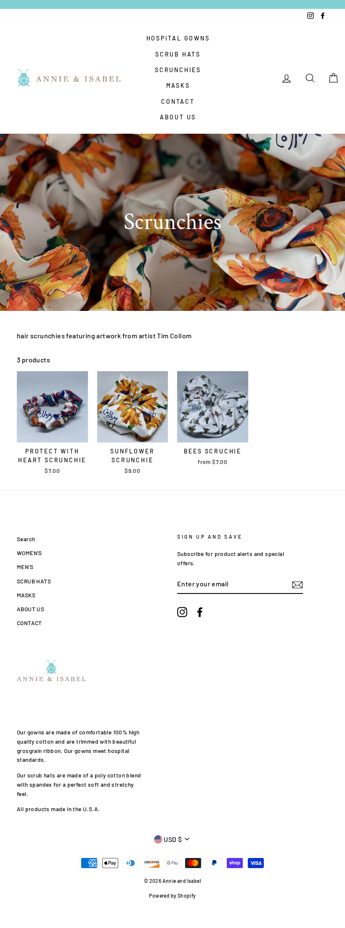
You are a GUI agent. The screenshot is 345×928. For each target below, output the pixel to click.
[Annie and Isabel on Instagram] (182, 612)
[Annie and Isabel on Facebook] (200, 612)
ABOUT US (178, 117)
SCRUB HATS (178, 54)
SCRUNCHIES (178, 69)
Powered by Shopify (172, 895)
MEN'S (25, 566)
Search (26, 538)
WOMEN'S (29, 552)
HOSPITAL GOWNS (178, 38)
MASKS (178, 85)
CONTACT (178, 101)
